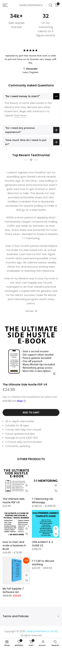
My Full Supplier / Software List (13, 590)
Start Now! (20, 115)
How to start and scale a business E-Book (15, 545)
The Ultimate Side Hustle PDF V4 (25, 385)
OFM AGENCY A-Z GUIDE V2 (42, 543)
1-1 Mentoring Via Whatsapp (42, 500)
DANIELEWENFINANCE (31, 5)
